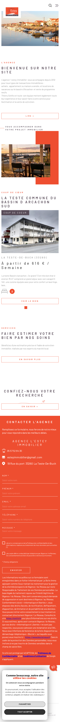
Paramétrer (25, 704)
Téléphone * (10, 515)
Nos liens (51, 715)
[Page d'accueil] (12, 9)
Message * (8, 528)
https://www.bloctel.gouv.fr (37, 637)
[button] (25, 307)
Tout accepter (24, 712)
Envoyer (16, 570)
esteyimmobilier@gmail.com (24, 457)
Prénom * (7, 489)
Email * (6, 502)
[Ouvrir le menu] (57, 5)
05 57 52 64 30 (14, 450)
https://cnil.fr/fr (13, 618)
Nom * (5, 476)
